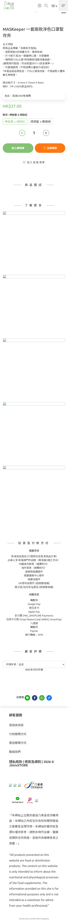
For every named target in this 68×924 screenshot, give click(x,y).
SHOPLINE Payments (39, 919)
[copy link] (49, 698)
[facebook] (34, 698)
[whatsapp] (42, 698)
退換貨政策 (16, 725)
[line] (27, 698)
